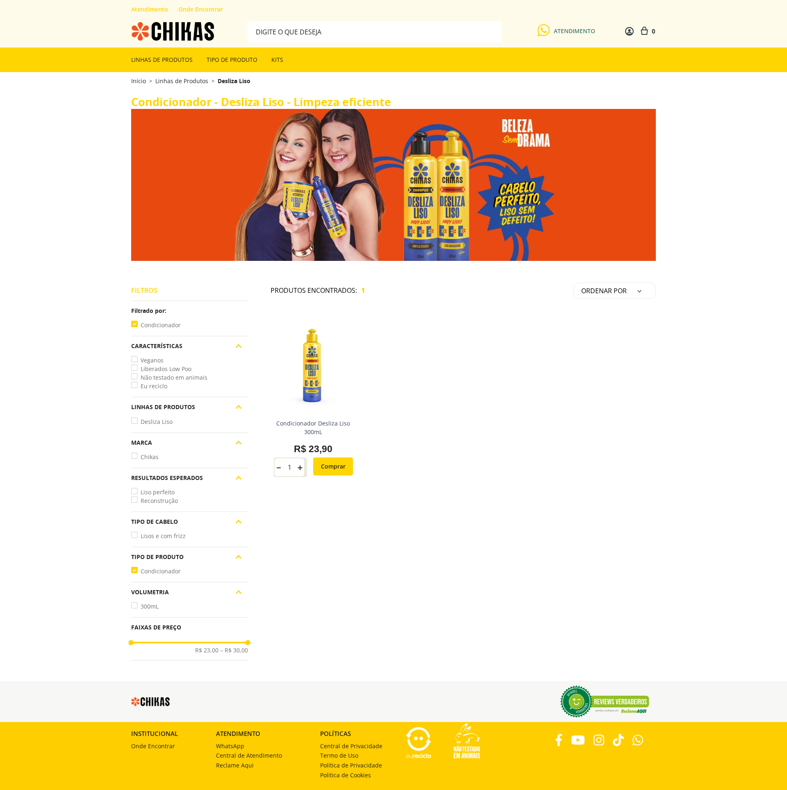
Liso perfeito (158, 492)
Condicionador (161, 325)
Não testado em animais (174, 377)
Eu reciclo (154, 386)
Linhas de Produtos (181, 81)
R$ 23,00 (206, 650)
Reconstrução (159, 501)
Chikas (150, 457)
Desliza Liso (234, 81)
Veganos (152, 360)
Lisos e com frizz (163, 536)
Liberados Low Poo (166, 369)
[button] (189, 311)
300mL (150, 606)
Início (138, 81)
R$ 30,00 (234, 650)
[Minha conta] (629, 31)
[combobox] (375, 31)
